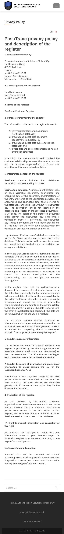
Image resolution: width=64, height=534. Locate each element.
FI (56, 32)
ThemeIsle (41, 531)
